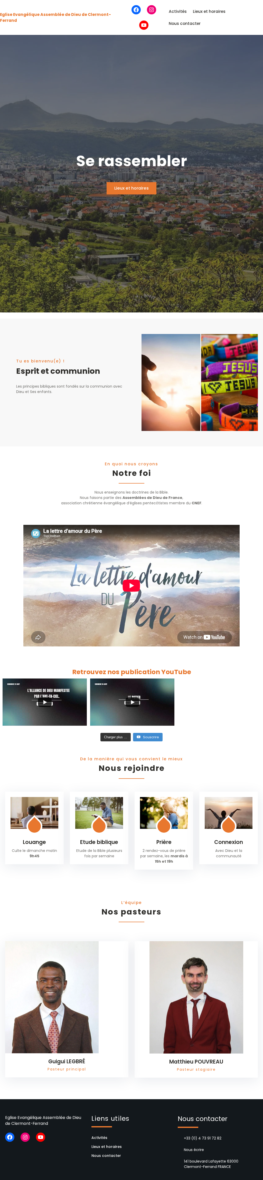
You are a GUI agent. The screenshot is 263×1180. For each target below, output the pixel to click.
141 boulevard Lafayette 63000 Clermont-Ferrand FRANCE (211, 1164)
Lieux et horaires (209, 11)
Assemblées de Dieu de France (152, 497)
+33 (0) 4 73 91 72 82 (202, 1138)
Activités (178, 11)
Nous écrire (194, 1149)
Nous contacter (185, 23)
